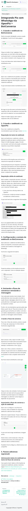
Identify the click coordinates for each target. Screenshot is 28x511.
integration (18, 476)
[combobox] (23, 2)
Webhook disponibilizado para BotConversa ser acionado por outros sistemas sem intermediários (14, 468)
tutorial (24, 131)
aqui (2, 356)
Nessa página (5, 14)
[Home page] (2, 6)
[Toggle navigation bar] (2, 2)
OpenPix (3, 504)
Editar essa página (8, 479)
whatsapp (11, 476)
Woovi (3, 502)
